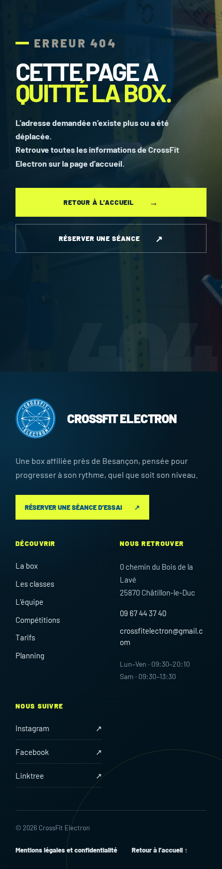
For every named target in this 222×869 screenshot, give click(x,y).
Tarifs (25, 637)
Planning (29, 655)
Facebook (58, 752)
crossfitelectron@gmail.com (161, 636)
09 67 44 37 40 (143, 613)
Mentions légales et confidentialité (66, 850)
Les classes (34, 583)
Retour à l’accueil (111, 202)
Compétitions (37, 619)
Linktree (58, 775)
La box (26, 565)
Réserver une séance (111, 238)
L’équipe (29, 601)
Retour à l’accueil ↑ (160, 850)
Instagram (58, 728)
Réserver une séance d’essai (82, 507)
